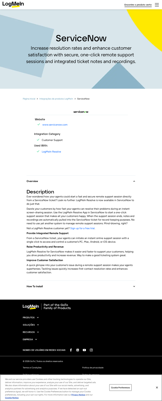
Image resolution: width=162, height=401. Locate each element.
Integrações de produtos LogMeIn (56, 98)
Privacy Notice (78, 395)
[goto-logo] (81, 306)
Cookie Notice (12, 398)
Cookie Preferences (120, 387)
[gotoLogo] (13, 5)
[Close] (156, 387)
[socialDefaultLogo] (71, 350)
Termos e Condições (32, 367)
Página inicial (29, 98)
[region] (81, 387)
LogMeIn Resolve (51, 151)
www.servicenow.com (55, 124)
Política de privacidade (92, 367)
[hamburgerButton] (156, 4)
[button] (81, 179)
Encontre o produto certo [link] (138, 4)
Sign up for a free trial (82, 228)
